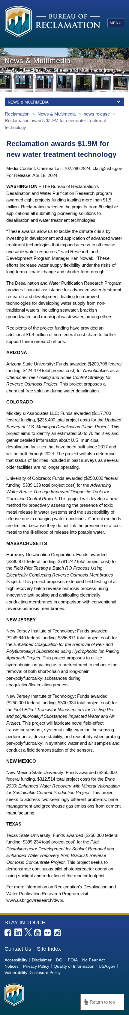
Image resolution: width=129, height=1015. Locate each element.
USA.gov (107, 966)
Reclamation (18, 113)
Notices (11, 966)
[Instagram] (58, 933)
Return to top (102, 1002)
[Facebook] (8, 933)
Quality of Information (74, 966)
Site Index (49, 949)
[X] (28, 932)
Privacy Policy (36, 966)
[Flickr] (48, 933)
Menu (116, 23)
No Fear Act (93, 960)
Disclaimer (42, 960)
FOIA (73, 960)
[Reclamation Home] (52, 22)
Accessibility (15, 960)
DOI (60, 960)
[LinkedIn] (18, 932)
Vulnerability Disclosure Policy (32, 972)
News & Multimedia (57, 113)
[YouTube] (38, 933)
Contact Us (17, 949)
